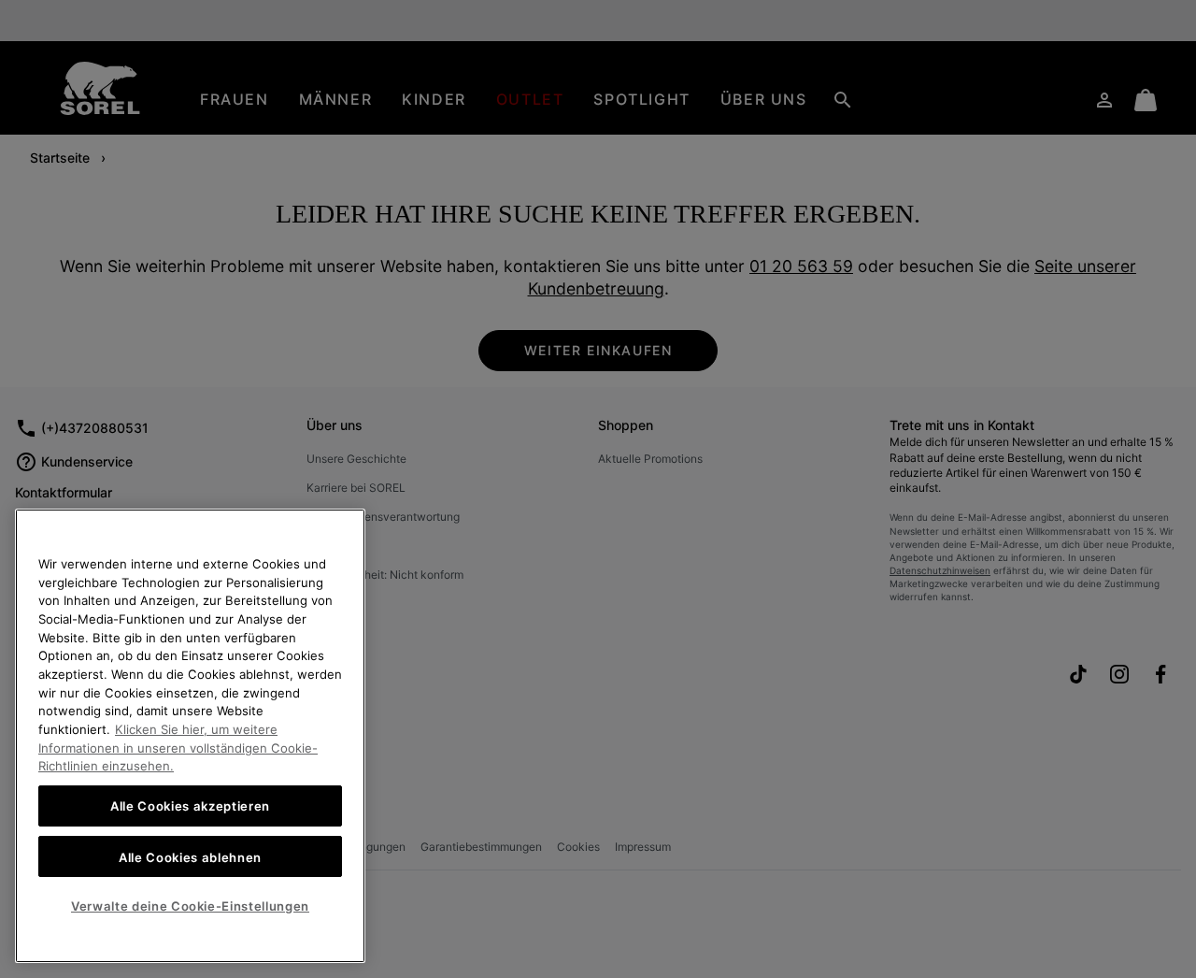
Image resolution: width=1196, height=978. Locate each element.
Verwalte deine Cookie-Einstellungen (190, 906)
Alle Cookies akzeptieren (190, 805)
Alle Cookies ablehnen (190, 856)
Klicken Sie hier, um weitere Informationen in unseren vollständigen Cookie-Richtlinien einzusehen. (178, 747)
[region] (190, 736)
